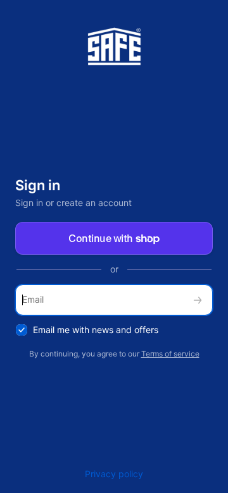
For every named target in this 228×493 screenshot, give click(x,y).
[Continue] (197, 300)
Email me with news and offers (95, 329)
